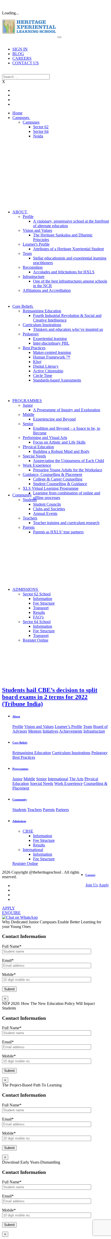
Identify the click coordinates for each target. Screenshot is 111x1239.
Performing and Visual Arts (45, 437)
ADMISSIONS (25, 589)
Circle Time (42, 375)
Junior (28, 405)
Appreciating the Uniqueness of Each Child (68, 460)
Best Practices (34, 348)
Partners (62, 809)
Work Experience (37, 465)
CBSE (28, 831)
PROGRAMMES (27, 400)
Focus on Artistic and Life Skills (59, 442)
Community (22, 495)
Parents (29, 527)
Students (30, 499)
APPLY (8, 908)
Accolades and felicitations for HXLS (63, 272)
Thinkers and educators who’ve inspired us (68, 329)
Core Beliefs (23, 306)
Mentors (35, 731)
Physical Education (38, 447)
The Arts (76, 779)
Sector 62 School (37, 594)
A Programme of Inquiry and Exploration (66, 410)
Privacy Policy (29, 877)
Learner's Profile (36, 244)
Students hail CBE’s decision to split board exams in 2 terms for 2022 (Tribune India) (49, 697)
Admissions (19, 821)
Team (27, 253)
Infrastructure (33, 276)
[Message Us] (20, 917)
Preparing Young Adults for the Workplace (67, 470)
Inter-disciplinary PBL (51, 343)
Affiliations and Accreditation (47, 290)
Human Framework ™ (51, 357)
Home (17, 113)
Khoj (37, 361)
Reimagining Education (42, 311)
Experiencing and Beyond (54, 419)
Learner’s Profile (68, 726)
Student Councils (47, 504)
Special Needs (34, 456)
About (16, 716)
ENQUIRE (11, 913)
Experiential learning (50, 338)
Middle (28, 414)
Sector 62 (41, 127)
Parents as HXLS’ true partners (58, 532)
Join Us (91, 885)
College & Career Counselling (57, 479)
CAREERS (21, 58)
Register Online (35, 640)
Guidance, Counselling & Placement (52, 474)
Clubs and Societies (49, 509)
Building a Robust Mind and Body (61, 451)
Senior (28, 424)
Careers (90, 874)
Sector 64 (41, 131)
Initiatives (50, 731)
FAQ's (38, 617)
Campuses (21, 117)
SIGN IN (20, 49)
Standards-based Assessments (57, 380)
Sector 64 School (37, 622)
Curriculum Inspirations (42, 325)
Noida (38, 136)
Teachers (30, 518)
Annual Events (45, 513)
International (58, 779)
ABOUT (20, 212)
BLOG (18, 54)
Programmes (20, 768)
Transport (41, 608)
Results (39, 612)
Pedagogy (31, 334)
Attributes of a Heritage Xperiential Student (68, 249)
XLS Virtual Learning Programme (50, 488)
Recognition (33, 267)
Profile (28, 216)
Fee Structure (44, 603)
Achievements (70, 731)
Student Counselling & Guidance (60, 484)
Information (42, 598)
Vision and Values (37, 230)
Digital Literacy (46, 366)
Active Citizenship (48, 371)
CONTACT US (25, 63)
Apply (104, 885)
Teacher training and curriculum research (66, 523)
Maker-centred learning (52, 352)
